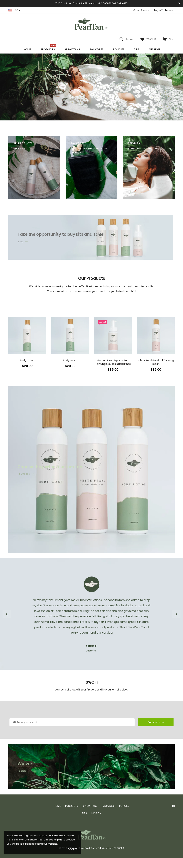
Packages (108, 806)
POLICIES (124, 806)
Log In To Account (164, 10)
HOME (57, 806)
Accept (73, 849)
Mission (96, 813)
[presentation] (7, 614)
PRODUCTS (71, 806)
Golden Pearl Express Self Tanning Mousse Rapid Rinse (113, 362)
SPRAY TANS (90, 806)
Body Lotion (27, 360)
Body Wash (70, 360)
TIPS (84, 813)
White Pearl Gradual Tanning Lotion (156, 362)
